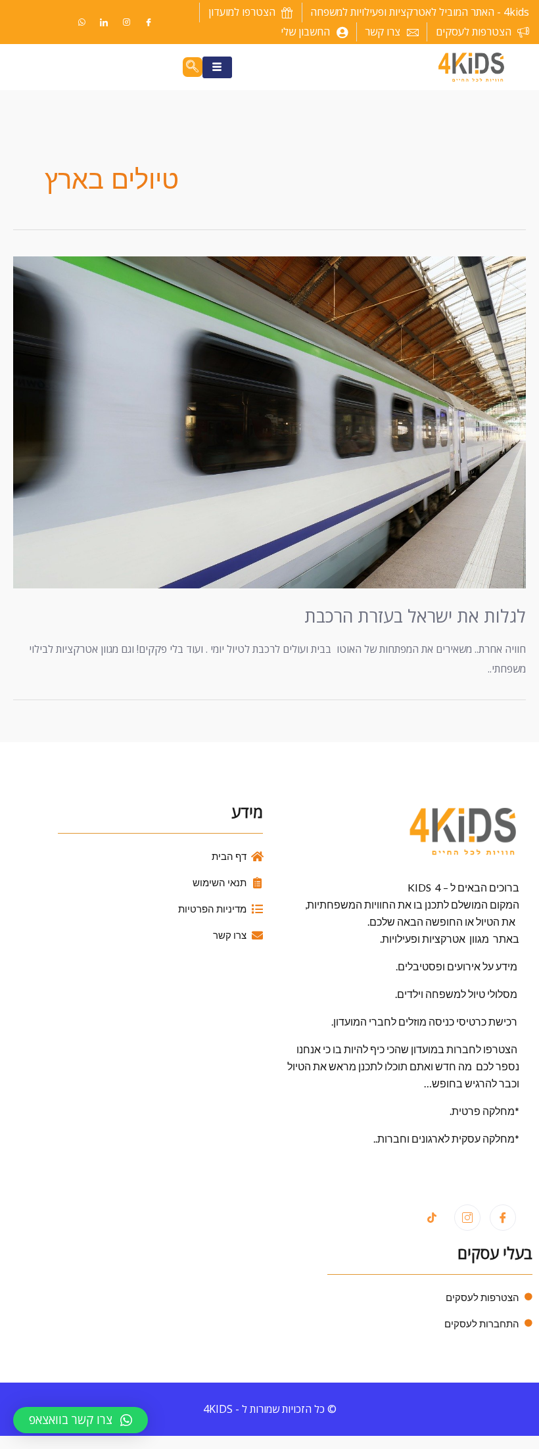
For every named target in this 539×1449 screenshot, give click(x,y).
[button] (80, 1420)
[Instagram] (126, 22)
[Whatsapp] (81, 22)
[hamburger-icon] (217, 67)
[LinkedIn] (104, 22)
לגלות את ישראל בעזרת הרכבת (415, 616)
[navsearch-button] (192, 67)
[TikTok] (432, 1218)
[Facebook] (148, 22)
